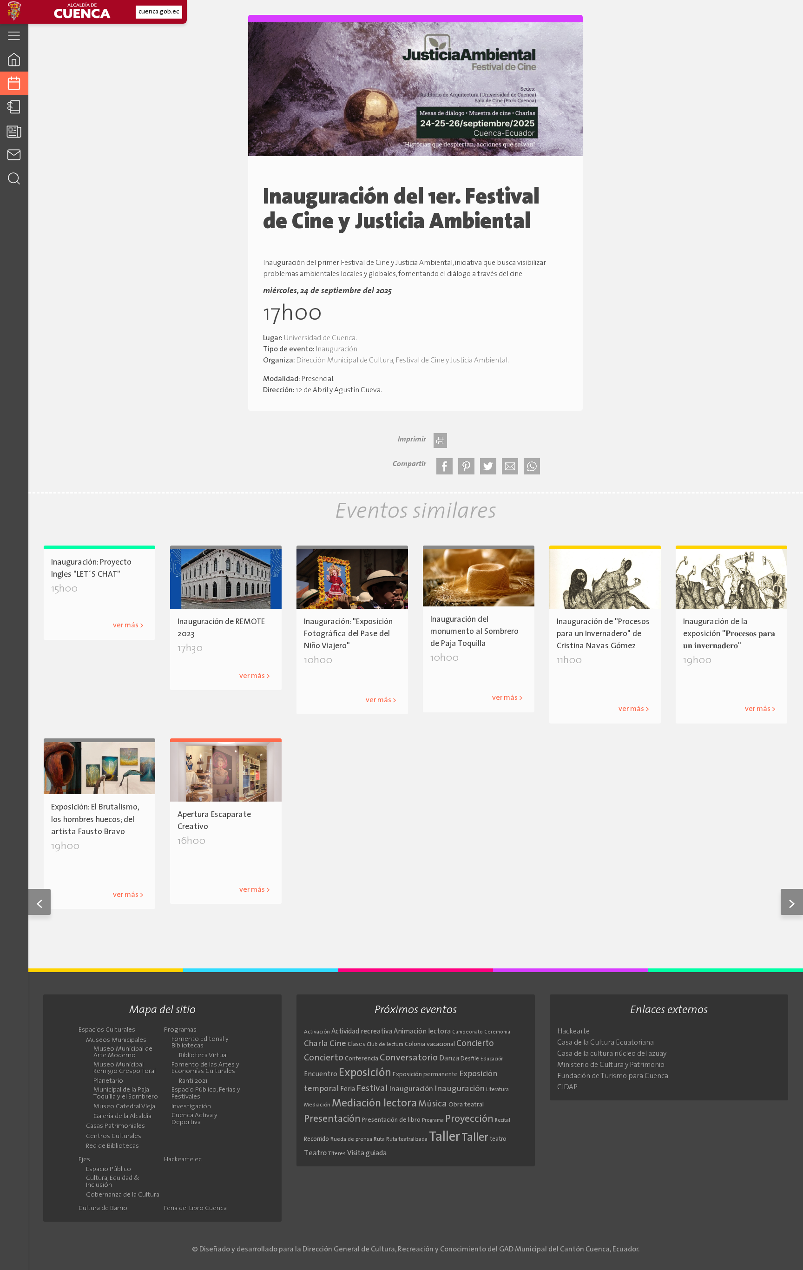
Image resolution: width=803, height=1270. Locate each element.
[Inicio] (14, 59)
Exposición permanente (425, 1075)
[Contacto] (14, 154)
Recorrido (316, 1139)
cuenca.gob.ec (158, 11)
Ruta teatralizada (407, 1139)
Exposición (365, 1073)
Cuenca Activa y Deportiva (194, 1118)
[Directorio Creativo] (14, 107)
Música (432, 1104)
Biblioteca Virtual (203, 1056)
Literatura (497, 1089)
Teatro (315, 1153)
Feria (347, 1089)
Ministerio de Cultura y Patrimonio (611, 1065)
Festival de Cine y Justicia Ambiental (451, 360)
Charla (316, 1044)
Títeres (337, 1154)
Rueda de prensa (351, 1139)
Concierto (475, 1044)
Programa (433, 1120)
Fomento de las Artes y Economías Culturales (205, 1068)
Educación (492, 1059)
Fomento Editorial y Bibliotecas (200, 1042)
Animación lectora (422, 1031)
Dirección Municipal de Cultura (344, 360)
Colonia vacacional (430, 1044)
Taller (444, 1137)
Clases (356, 1044)
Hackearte (573, 1031)
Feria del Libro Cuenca (195, 1208)
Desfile (470, 1059)
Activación (317, 1032)
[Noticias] (14, 131)
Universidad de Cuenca (319, 338)
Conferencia (361, 1059)
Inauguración (336, 349)
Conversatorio (409, 1058)
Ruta (379, 1139)
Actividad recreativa (361, 1031)
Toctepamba (470, 683)
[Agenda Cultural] (14, 83)
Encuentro (320, 1074)
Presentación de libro (391, 1120)
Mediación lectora (374, 1103)
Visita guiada (367, 1153)
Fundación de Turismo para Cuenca (612, 1076)
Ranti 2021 (193, 1081)
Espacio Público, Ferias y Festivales (205, 1093)
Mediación (317, 1105)
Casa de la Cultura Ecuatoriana (605, 1042)
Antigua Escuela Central (358, 685)
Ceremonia (497, 1032)
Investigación (191, 1107)
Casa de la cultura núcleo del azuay (611, 1054)
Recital (502, 1120)
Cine (337, 1044)
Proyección (469, 1119)
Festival (372, 1088)
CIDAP (567, 1087)
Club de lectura (385, 1044)
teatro (498, 1139)
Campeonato (467, 1032)
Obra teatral (466, 1104)
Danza (449, 1058)
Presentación (332, 1119)
